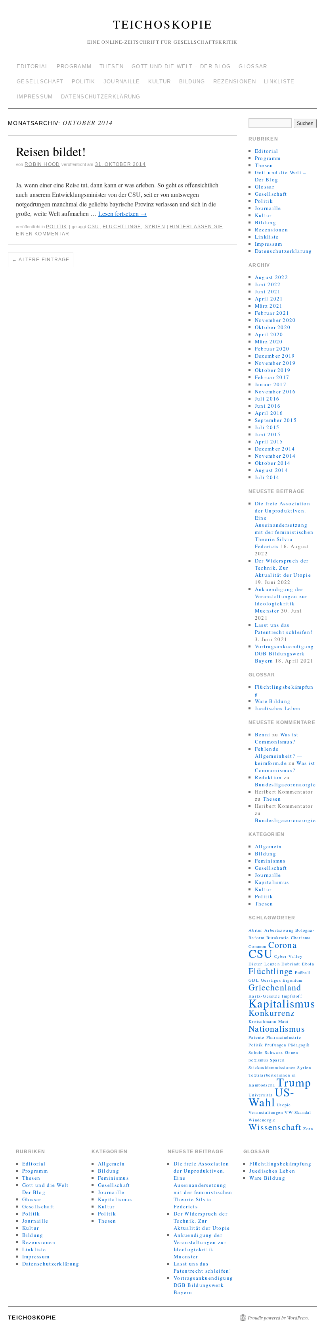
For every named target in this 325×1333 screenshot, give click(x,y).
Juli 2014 (267, 477)
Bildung (192, 82)
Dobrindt (290, 964)
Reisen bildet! (51, 151)
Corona (282, 944)
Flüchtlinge (122, 226)
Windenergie (262, 1120)
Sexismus (258, 1060)
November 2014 (275, 455)
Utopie (284, 1105)
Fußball (303, 972)
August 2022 (271, 277)
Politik (84, 82)
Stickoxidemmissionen (272, 1067)
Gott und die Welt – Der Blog (181, 66)
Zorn (308, 1128)
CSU (93, 226)
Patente (256, 1037)
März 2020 (269, 341)
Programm (74, 66)
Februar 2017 (272, 377)
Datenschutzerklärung (101, 97)
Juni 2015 (268, 434)
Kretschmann (262, 1021)
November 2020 (275, 320)
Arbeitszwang (279, 930)
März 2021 (269, 305)
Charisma (301, 937)
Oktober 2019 (273, 370)
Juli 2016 (267, 398)
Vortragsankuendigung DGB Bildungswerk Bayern (284, 653)
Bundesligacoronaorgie (285, 784)
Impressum (35, 97)
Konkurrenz (272, 1012)
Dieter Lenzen (264, 964)
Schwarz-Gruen (281, 1052)
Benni (263, 734)
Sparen (277, 1060)
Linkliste (279, 82)
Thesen (111, 66)
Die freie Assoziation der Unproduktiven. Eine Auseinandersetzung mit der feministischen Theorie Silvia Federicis (284, 525)
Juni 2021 (268, 291)
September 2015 (276, 420)
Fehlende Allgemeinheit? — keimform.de (279, 756)
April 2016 (269, 412)
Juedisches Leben (278, 708)
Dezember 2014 (275, 448)
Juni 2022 (268, 284)
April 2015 (269, 441)
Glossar (253, 66)
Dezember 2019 (275, 355)
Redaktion (268, 777)
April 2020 (269, 334)
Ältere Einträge (40, 259)
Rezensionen (234, 82)
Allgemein (268, 846)
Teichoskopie (162, 24)
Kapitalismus (272, 882)
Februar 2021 (272, 312)
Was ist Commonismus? (277, 738)
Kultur (159, 82)
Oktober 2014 (273, 462)
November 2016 (275, 391)
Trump (294, 1082)
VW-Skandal (298, 1112)
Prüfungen (276, 1045)
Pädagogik (299, 1045)
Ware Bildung (273, 701)
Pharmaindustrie (283, 1037)
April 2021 (269, 298)
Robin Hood (42, 164)
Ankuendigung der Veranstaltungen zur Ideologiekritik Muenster (281, 600)
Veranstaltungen (266, 1112)
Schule (256, 1052)
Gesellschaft (40, 82)
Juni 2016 (268, 405)
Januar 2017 (271, 384)
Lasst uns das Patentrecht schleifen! (284, 628)
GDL (254, 980)
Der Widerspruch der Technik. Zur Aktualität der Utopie (283, 567)
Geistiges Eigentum (282, 980)
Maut (283, 1021)
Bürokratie (277, 937)
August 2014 (271, 470)
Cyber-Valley (288, 956)
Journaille (121, 82)
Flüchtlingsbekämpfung (280, 1163)
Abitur (255, 930)
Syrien (155, 226)
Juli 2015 (267, 427)
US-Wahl (271, 1097)
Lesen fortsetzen (122, 213)
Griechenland (275, 987)
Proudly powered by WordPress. (278, 1317)
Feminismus (270, 860)
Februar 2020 (272, 348)
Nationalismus (277, 1028)
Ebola (308, 964)
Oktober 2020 (273, 327)
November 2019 (275, 362)
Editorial (33, 66)
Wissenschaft (275, 1127)
